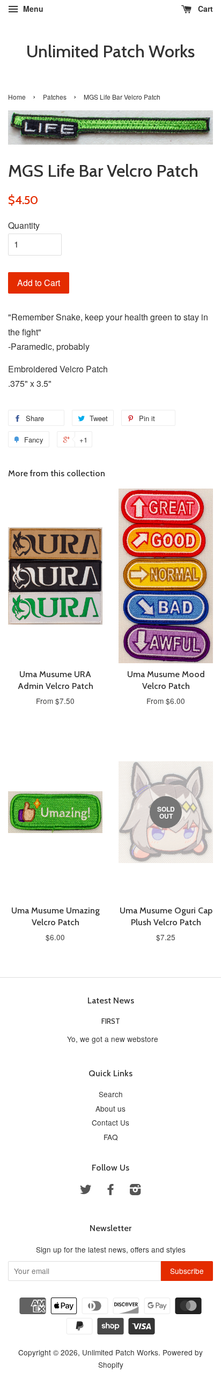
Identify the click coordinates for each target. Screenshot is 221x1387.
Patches (55, 96)
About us (110, 1108)
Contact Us (110, 1122)
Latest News (110, 1000)
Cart (204, 8)
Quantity (24, 225)
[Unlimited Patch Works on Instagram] (135, 1191)
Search (111, 1094)
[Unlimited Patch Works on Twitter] (86, 1191)
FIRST (110, 1021)
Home (17, 96)
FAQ (111, 1136)
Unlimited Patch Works (110, 51)
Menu (32, 8)
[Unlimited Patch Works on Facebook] (110, 1191)
